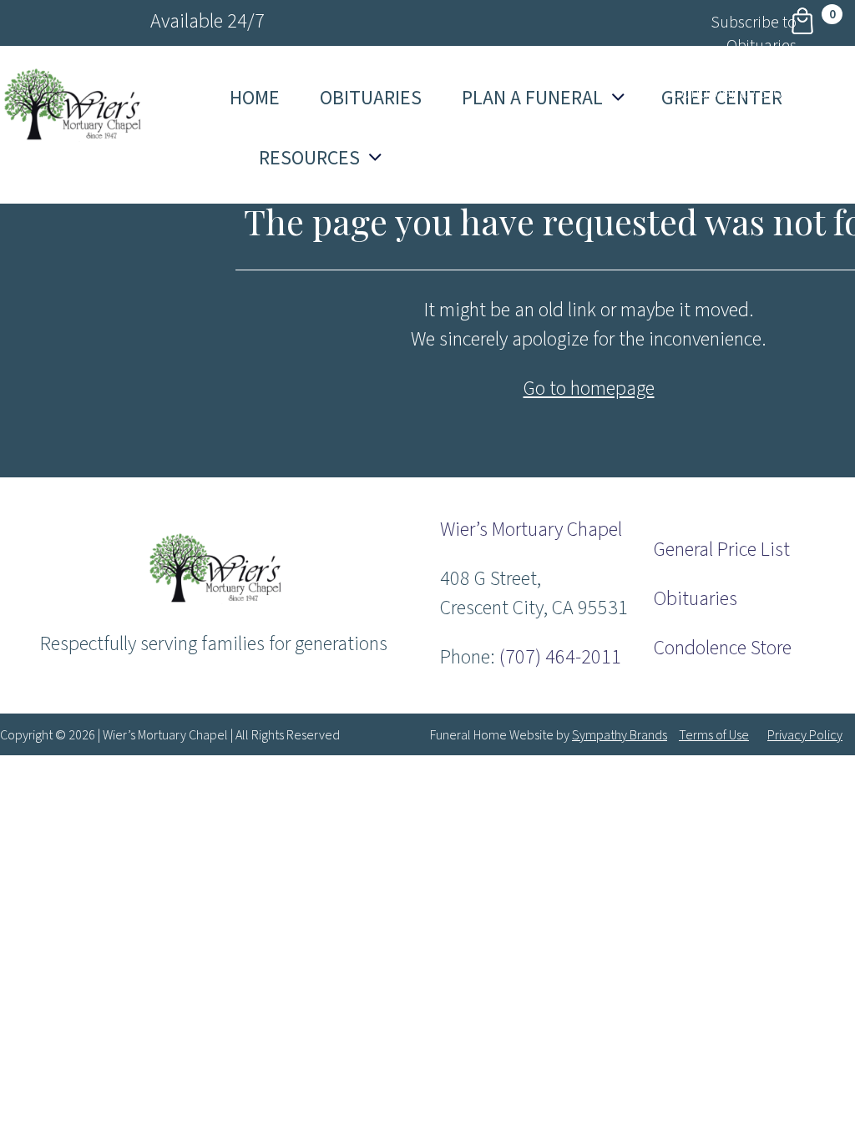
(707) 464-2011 (560, 657)
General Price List (722, 549)
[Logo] (213, 600)
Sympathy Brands (619, 735)
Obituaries (695, 598)
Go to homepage (589, 388)
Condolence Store (723, 648)
